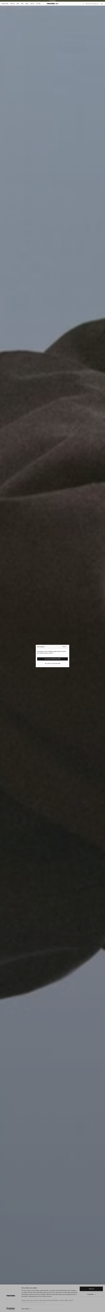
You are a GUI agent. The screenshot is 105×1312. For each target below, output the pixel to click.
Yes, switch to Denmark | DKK (52, 663)
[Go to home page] (52, 3)
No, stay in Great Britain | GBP (52, 659)
